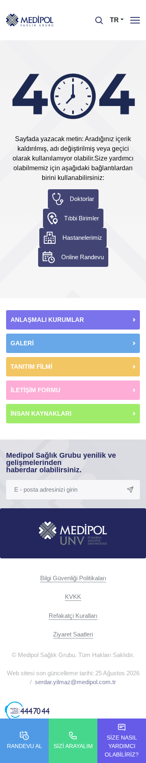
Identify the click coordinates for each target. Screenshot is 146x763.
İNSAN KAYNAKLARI (42, 413)
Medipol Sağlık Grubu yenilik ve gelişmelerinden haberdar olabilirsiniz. (61, 462)
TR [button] (114, 20)
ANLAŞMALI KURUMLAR (47, 319)
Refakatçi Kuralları (73, 615)
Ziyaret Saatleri (73, 634)
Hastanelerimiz (82, 237)
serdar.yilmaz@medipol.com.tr (75, 681)
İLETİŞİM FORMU (35, 390)
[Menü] (135, 20)
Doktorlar (82, 198)
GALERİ (22, 343)
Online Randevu (82, 257)
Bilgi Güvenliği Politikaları (73, 578)
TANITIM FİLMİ (31, 366)
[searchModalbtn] (96, 17)
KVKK (73, 596)
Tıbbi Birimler (81, 218)
